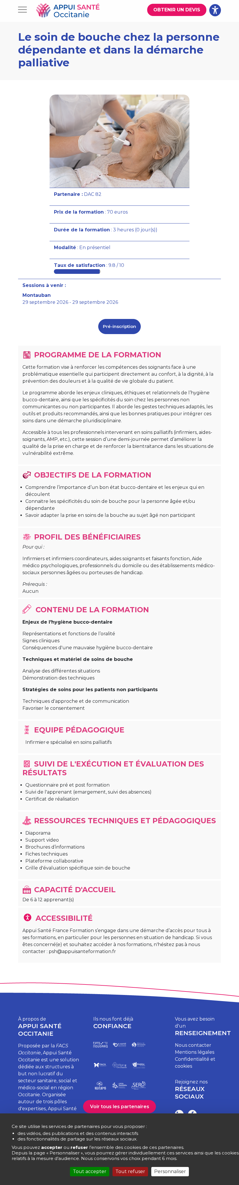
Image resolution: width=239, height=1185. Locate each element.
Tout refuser (130, 1171)
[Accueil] (67, 11)
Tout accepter (89, 1171)
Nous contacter (193, 1045)
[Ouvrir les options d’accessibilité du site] (215, 10)
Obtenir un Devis (176, 10)
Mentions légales (194, 1052)
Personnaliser (170, 1171)
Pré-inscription (119, 326)
